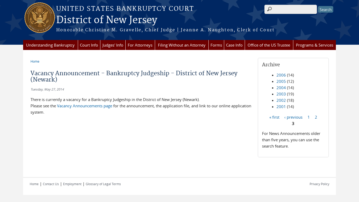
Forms (216, 45)
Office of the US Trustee (269, 45)
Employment (72, 184)
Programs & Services (314, 45)
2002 (281, 100)
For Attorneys (140, 45)
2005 (281, 81)
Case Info (234, 45)
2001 (281, 106)
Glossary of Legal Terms (103, 184)
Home (34, 61)
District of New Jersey (106, 20)
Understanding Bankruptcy (50, 45)
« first (274, 116)
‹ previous (293, 116)
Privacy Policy (319, 184)
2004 (281, 87)
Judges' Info (112, 45)
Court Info (89, 45)
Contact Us (51, 184)
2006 (281, 75)
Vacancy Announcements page (85, 105)
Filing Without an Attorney (182, 45)
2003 (281, 94)
